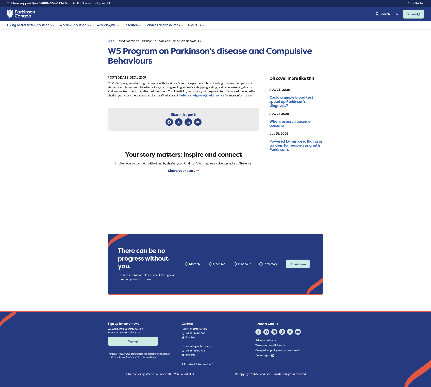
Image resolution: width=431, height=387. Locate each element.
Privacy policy (264, 340)
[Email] (197, 122)
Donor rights (263, 355)
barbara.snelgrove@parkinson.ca (201, 95)
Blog (111, 41)
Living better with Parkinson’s (29, 25)
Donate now (298, 264)
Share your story (182, 170)
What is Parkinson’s (74, 25)
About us (195, 25)
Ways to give (106, 25)
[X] (178, 122)
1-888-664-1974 (51, 3)
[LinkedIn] (188, 122)
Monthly (194, 264)
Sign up (133, 341)
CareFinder (415, 3)
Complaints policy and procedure (276, 350)
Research (131, 25)
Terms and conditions (269, 345)
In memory (270, 264)
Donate (410, 15)
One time (219, 264)
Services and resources (162, 25)
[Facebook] (169, 122)
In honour (244, 264)
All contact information (196, 364)
